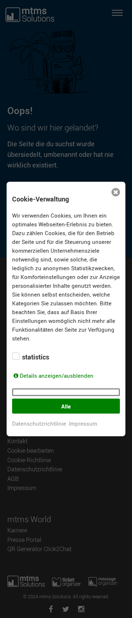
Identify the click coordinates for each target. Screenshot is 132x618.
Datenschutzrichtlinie (39, 423)
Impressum (83, 423)
